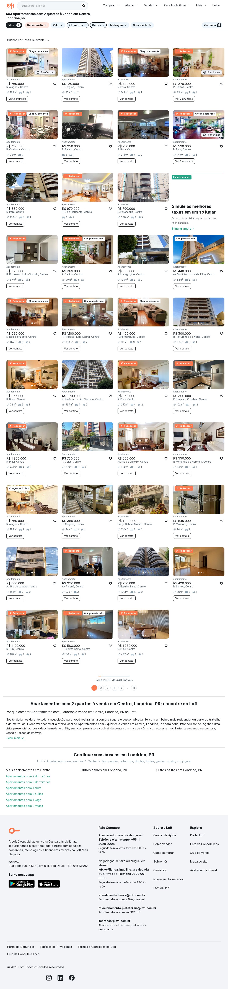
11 (134, 687)
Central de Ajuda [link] (164, 835)
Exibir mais (13, 738)
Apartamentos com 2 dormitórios (28, 776)
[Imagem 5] (97, 73)
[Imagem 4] (150, 73)
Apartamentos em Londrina (65, 761)
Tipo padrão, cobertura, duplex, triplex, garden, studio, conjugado (146, 761)
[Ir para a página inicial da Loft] (12, 5)
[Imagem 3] (92, 73)
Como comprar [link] (163, 852)
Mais (199, 5)
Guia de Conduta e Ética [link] (23, 954)
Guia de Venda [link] (199, 852)
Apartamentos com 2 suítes (24, 794)
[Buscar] (84, 6)
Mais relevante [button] (35, 40)
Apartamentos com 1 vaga (23, 800)
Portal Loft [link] (197, 835)
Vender (149, 5)
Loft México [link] (161, 888)
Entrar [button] (216, 5)
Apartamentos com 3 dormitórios (28, 782)
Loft (39, 761)
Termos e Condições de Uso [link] (97, 947)
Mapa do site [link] (198, 861)
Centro (92, 761)
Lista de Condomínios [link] (204, 844)
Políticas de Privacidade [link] (56, 947)
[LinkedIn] (60, 978)
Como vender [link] (162, 844)
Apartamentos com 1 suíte (23, 788)
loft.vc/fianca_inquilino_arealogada (124, 869)
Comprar (109, 5)
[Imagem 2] (90, 73)
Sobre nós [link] (160, 861)
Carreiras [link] (159, 870)
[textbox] (52, 5)
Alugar (129, 5)
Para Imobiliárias (175, 5)
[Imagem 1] (87, 73)
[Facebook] (72, 978)
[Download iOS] (49, 884)
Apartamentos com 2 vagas (24, 806)
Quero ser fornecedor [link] (168, 879)
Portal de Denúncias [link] (21, 947)
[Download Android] (22, 884)
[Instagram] (49, 978)
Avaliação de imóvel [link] (203, 870)
